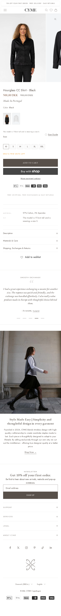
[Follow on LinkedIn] (50, 547)
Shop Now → (30, 452)
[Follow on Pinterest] (34, 547)
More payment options (31, 178)
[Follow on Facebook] (10, 547)
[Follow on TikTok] (42, 547)
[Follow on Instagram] (26, 547)
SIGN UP (30, 495)
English (40, 584)
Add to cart (30, 163)
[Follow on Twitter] (18, 547)
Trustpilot (36, 311)
